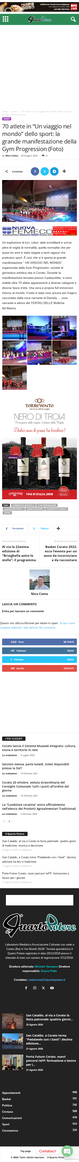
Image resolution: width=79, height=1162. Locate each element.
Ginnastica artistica (23, 505)
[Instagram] (35, 988)
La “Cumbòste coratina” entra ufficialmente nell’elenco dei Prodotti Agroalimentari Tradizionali (39, 807)
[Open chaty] (67, 1151)
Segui (70, 650)
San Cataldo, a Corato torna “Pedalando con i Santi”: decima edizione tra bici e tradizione (39, 859)
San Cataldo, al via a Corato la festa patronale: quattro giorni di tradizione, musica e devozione (39, 843)
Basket (6, 1099)
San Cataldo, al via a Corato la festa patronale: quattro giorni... (49, 1017)
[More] (64, 171)
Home (5, 111)
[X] (44, 988)
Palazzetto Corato (57, 509)
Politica (7, 1105)
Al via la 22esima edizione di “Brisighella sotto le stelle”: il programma (19, 553)
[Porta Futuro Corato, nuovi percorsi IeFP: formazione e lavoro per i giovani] (12, 1062)
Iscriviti (69, 668)
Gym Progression (47, 505)
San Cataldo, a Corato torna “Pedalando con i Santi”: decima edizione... (49, 1039)
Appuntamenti (11, 1092)
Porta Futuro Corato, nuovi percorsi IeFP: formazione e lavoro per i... (51, 1061)
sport (7, 512)
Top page (25, 1151)
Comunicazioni (12, 1118)
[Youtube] (52, 988)
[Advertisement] (39, 66)
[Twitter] (44, 171)
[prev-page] (4, 821)
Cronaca (7, 1111)
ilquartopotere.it (13, 509)
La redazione (9, 755)
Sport (14, 111)
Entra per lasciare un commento (23, 611)
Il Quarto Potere (14, 833)
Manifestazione (35, 509)
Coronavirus (10, 1130)
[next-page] (9, 821)
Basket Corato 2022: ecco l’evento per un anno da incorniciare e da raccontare (60, 553)
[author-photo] (39, 580)
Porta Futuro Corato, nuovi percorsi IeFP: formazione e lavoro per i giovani (35, 875)
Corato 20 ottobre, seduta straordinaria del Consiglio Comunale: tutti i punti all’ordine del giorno (35, 786)
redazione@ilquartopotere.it (47, 979)
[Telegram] (54, 171)
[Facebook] (35, 171)
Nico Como (11, 155)
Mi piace (69, 641)
